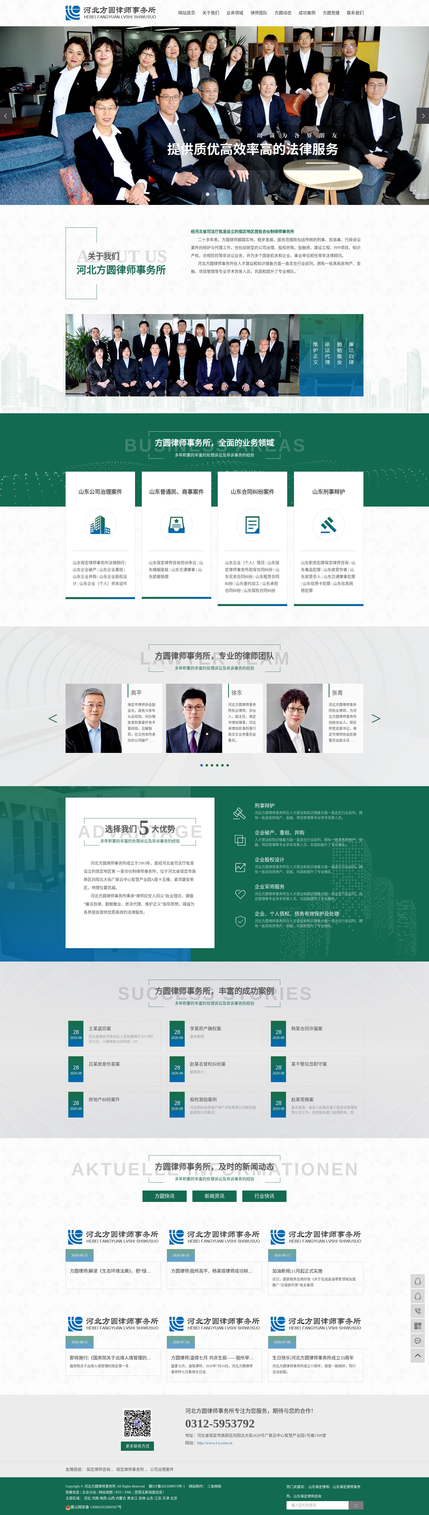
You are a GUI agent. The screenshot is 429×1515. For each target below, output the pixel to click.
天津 (165, 1498)
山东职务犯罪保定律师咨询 (325, 563)
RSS (118, 1492)
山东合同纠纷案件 (252, 492)
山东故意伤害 (335, 570)
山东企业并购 (85, 577)
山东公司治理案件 (100, 492)
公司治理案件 (162, 1469)
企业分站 (89, 1492)
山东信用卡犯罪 (317, 583)
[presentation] (6, 116)
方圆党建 (331, 13)
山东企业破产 (85, 570)
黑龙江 (132, 1498)
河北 (87, 1498)
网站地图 (106, 1492)
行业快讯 (264, 1196)
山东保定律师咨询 (307, 1496)
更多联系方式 (137, 1446)
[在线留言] (418, 1341)
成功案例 (307, 13)
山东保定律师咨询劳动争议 (173, 563)
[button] (207, 194)
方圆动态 (283, 13)
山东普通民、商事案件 (176, 492)
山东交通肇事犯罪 (339, 577)
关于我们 (210, 13)
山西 (111, 1498)
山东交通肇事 (183, 570)
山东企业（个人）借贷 (245, 563)
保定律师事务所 (130, 1469)
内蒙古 (121, 1498)
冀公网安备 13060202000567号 (96, 1507)
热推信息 (72, 1492)
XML (128, 1492)
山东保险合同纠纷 (259, 590)
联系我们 (355, 13)
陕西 (103, 1498)
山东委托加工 (248, 583)
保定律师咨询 (98, 1469)
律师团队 (258, 13)
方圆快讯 (165, 1196)
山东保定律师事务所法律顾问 (99, 563)
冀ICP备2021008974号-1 (167, 1486)
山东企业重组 (111, 570)
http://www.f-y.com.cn (214, 1443)
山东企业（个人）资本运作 (103, 583)
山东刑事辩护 (328, 492)
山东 (149, 1498)
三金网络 (213, 1486)
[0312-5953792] (418, 1311)
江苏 (157, 1498)
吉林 (142, 1498)
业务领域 (234, 13)
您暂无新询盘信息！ (150, 1492)
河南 (95, 1498)
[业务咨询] (418, 1281)
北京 (173, 1498)
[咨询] (418, 1296)
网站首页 (186, 13)
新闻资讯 (214, 1196)
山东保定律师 (318, 1487)
